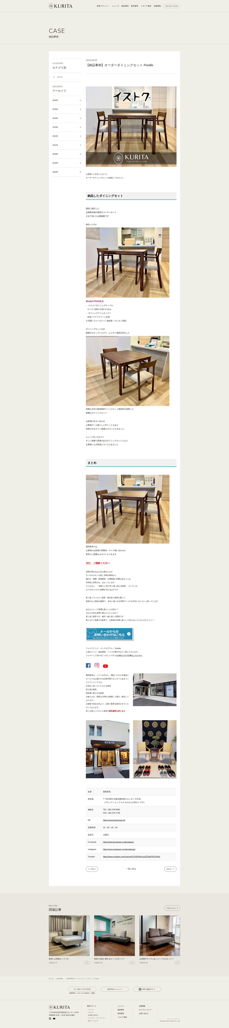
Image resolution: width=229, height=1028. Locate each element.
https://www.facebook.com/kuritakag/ (118, 842)
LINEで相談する (147, 989)
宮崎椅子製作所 (93, 1015)
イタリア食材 (122, 1017)
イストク (91, 1009)
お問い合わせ (143, 1013)
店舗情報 (142, 1006)
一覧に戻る (131, 869)
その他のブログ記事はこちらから (128, 655)
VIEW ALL (171, 908)
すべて (60, 77)
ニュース (121, 1006)
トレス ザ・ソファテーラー (97, 1018)
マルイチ (91, 1012)
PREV (93, 869)
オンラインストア (145, 1010)
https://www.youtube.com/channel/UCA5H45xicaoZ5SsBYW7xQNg (131, 857)
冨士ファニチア (93, 1021)
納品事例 (121, 1010)
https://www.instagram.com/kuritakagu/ (119, 849)
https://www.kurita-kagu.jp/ (114, 820)
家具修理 (121, 1013)
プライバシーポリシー (173, 1019)
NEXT (169, 869)
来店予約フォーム (113, 989)
